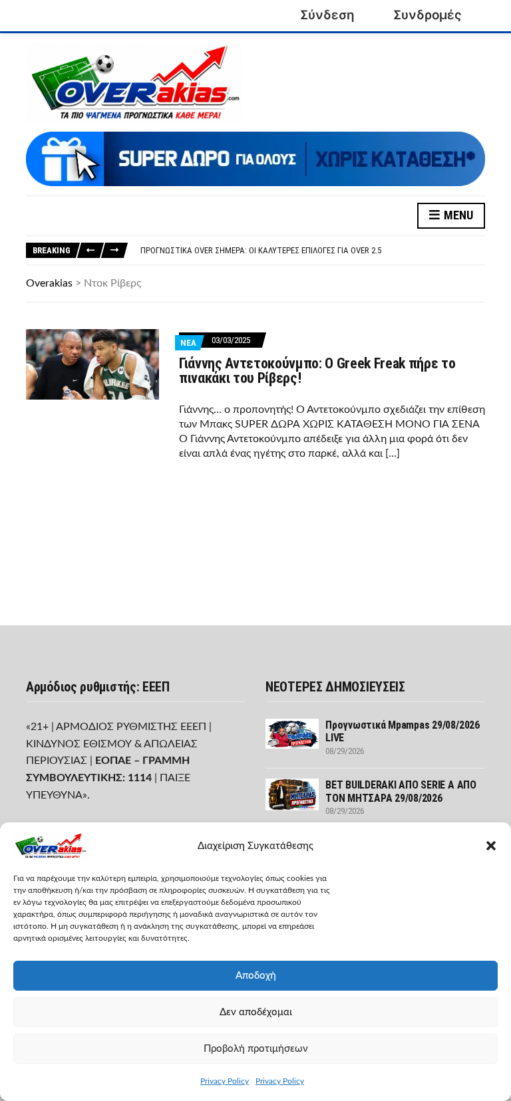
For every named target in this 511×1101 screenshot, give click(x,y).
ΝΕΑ (188, 343)
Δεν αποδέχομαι (256, 1012)
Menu (457, 215)
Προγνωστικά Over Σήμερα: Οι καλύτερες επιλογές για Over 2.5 (260, 250)
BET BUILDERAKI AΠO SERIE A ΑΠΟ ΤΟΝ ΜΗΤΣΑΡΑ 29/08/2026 (400, 791)
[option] (312, 250)
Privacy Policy (224, 1081)
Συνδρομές (427, 15)
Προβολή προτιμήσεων (256, 1049)
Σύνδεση (327, 15)
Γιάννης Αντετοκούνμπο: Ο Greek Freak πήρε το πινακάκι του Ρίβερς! (317, 370)
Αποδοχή (256, 976)
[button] (491, 845)
